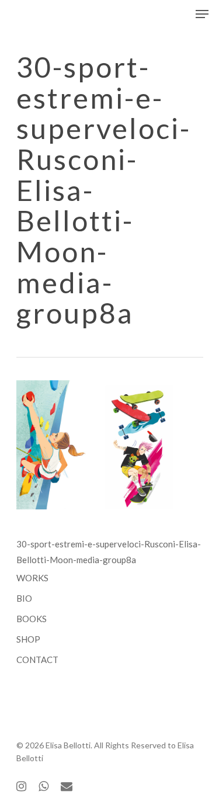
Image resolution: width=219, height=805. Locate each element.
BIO (24, 598)
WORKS (32, 577)
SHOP (28, 639)
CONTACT (37, 659)
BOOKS (31, 618)
